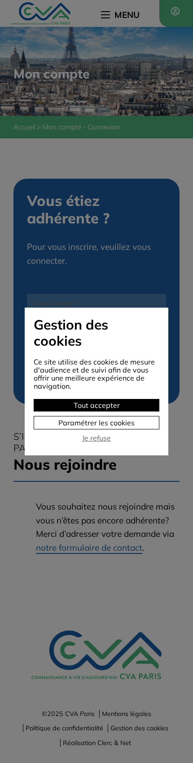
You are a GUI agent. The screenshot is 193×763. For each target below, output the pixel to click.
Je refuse (96, 438)
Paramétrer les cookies (96, 422)
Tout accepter (97, 405)
